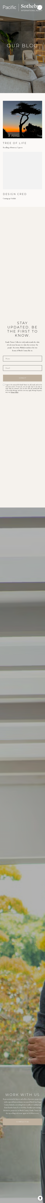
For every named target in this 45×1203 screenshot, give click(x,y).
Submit (22, 378)
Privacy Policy (14, 392)
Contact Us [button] (22, 1122)
